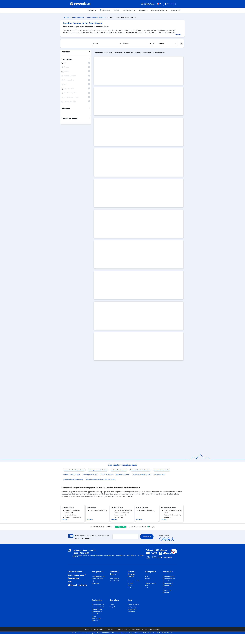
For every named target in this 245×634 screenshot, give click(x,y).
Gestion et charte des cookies (152, 629)
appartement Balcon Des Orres (162, 470)
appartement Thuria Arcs (122, 474)
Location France (78, 17)
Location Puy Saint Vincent (146, 510)
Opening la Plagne (132, 607)
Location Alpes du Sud (95, 17)
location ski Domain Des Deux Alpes (140, 470)
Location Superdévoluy (120, 515)
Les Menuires (131, 588)
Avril (146, 588)
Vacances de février (150, 583)
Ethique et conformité (77, 585)
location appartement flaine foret (141, 474)
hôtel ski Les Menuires (106, 474)
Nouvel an (148, 578)
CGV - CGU (110, 629)
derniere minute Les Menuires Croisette (74, 470)
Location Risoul (118, 517)
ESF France (166, 592)
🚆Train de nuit (105, 10)
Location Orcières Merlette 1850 (123, 510)
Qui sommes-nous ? (77, 575)
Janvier (147, 581)
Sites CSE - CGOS (114, 581)
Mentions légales (98, 629)
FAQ (69, 581)
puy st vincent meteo (159, 474)
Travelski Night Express (98, 576)
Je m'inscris (147, 536)
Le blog (112, 604)
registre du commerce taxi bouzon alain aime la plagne (100, 479)
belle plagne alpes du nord (90, 474)
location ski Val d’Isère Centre (119, 470)
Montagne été (175, 10)
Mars (146, 585)
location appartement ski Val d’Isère (97, 470)
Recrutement (73, 578)
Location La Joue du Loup (121, 512)
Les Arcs (130, 585)
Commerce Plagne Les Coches (71, 474)
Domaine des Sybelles (133, 604)
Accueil (67, 17)
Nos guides (113, 607)
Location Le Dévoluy (71, 515)
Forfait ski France (167, 590)
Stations (116, 10)
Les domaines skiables (134, 581)
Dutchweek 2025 (132, 609)
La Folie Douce (131, 611)
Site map (87, 629)
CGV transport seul (123, 629)
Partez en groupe (114, 578)
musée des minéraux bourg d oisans (73, 479)
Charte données (136, 629)
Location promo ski (168, 583)
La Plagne (130, 583)
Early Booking (95, 583)
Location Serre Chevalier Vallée (98, 510)
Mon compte (170, 3)
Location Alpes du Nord (169, 576)
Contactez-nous (75, 571)
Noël (146, 576)
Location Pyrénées (168, 581)
